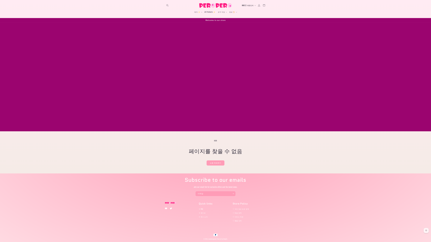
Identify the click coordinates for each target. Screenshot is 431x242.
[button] (167, 5)
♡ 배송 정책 (237, 213)
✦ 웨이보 (202, 213)
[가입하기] (233, 193)
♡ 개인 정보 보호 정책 (241, 209)
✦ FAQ (201, 209)
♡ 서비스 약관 (238, 217)
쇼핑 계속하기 (215, 163)
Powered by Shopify (222, 239)
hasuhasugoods (212, 239)
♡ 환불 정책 (237, 221)
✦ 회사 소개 (203, 217)
